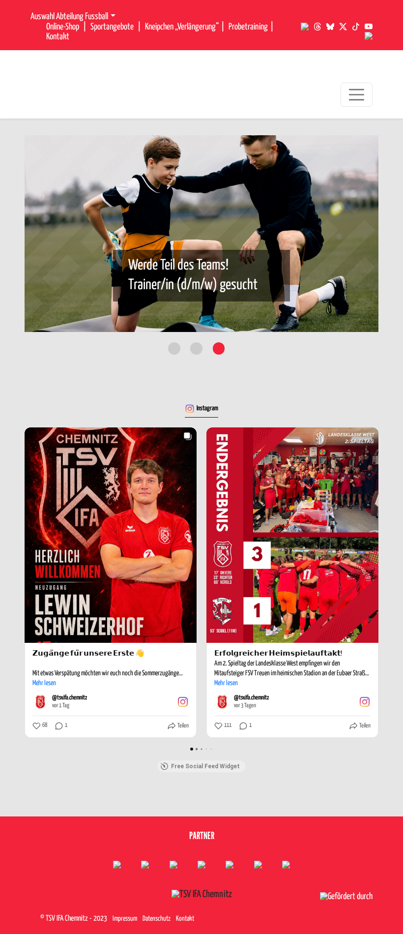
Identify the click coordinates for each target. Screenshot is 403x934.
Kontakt (57, 36)
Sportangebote (112, 27)
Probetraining (248, 27)
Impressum (125, 918)
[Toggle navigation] (357, 95)
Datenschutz (157, 918)
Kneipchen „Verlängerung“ (182, 27)
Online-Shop (62, 27)
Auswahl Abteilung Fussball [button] (69, 16)
